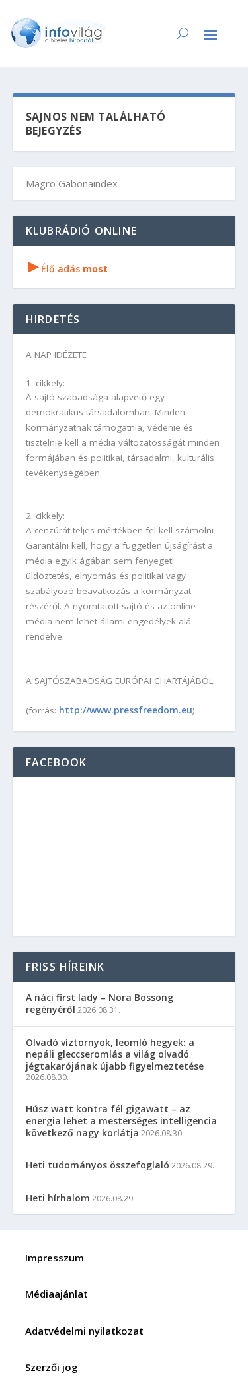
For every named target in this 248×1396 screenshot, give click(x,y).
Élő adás (68, 268)
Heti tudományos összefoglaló (97, 1165)
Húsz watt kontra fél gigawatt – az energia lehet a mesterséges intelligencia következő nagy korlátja (121, 1121)
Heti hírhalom (58, 1198)
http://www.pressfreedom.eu (125, 710)
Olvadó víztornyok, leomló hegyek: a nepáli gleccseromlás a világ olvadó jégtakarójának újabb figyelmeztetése (115, 1054)
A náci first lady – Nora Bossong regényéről (99, 1003)
